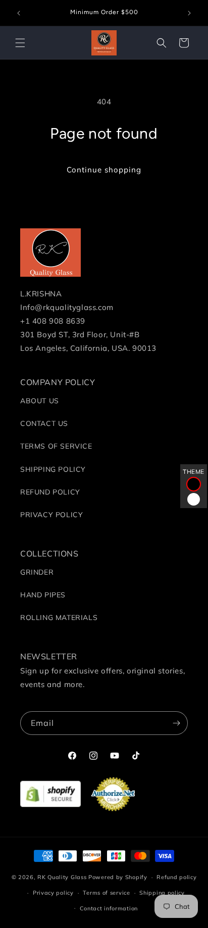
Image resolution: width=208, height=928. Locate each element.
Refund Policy (50, 492)
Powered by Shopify (117, 877)
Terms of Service (56, 446)
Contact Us (44, 423)
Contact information (109, 908)
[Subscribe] (176, 723)
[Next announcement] (189, 13)
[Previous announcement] (19, 13)
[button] (20, 43)
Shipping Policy (53, 469)
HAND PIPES (43, 594)
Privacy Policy (51, 514)
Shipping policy (162, 892)
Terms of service (106, 892)
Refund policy (176, 877)
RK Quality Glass (61, 877)
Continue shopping (104, 169)
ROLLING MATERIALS (58, 617)
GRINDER (37, 572)
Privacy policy (53, 892)
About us (39, 400)
